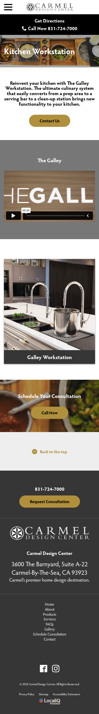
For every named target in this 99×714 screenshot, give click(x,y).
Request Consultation (49, 501)
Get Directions (49, 20)
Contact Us (50, 120)
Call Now (49, 412)
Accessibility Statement (66, 694)
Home (49, 604)
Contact (49, 639)
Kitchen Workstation (39, 51)
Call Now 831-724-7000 (52, 28)
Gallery (49, 629)
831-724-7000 (49, 489)
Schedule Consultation (49, 634)
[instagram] (55, 668)
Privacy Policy (26, 694)
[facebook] (43, 668)
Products (49, 614)
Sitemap (43, 694)
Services (50, 619)
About (49, 609)
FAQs (50, 624)
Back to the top (53, 451)
